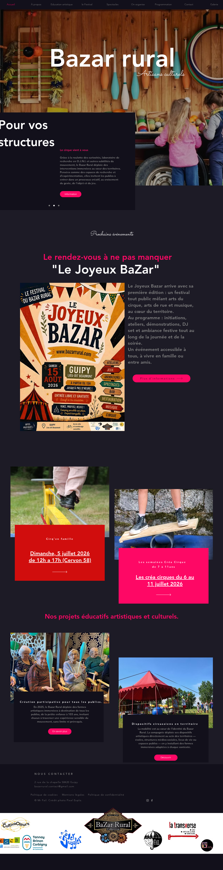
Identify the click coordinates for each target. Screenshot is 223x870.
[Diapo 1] (49, 205)
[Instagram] (147, 800)
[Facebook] (151, 800)
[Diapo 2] (54, 205)
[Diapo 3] (58, 205)
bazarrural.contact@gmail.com (54, 786)
